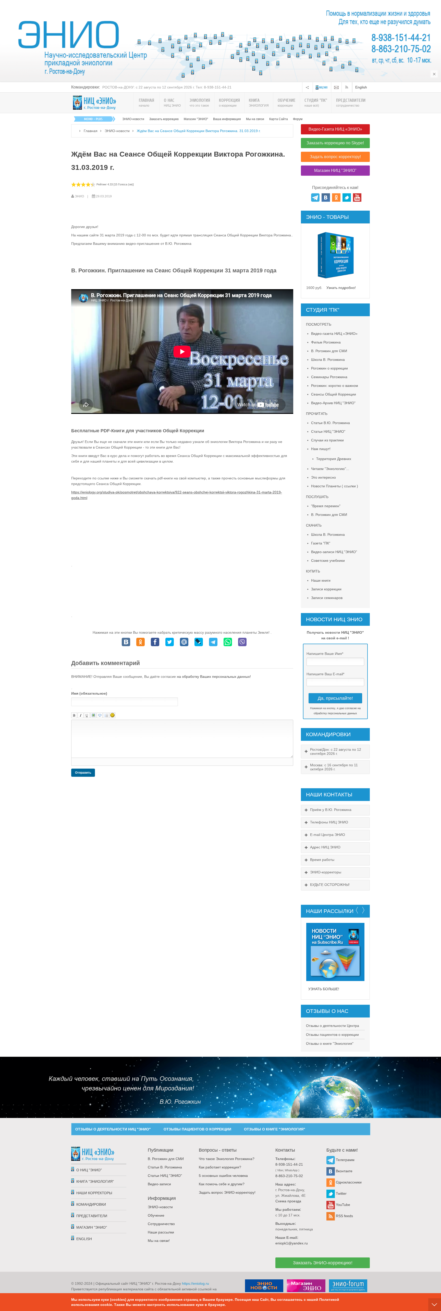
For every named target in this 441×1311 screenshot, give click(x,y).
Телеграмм (344, 1160)
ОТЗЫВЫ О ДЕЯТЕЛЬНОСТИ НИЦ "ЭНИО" (113, 1129)
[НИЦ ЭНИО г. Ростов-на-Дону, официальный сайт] (94, 103)
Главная (90, 131)
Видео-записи (159, 1184)
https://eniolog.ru (195, 1283)
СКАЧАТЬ (314, 525)
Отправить (83, 772)
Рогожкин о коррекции (329, 368)
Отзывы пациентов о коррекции (332, 1035)
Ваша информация (227, 119)
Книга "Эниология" (95, 1181)
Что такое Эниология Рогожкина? (226, 1159)
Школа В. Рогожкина (328, 360)
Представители (91, 1216)
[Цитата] (100, 715)
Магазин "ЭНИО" (196, 119)
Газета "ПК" (320, 543)
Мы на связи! (159, 1241)
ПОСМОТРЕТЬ (318, 324)
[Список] (106, 715)
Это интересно (323, 477)
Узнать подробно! (341, 288)
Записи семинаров (326, 598)
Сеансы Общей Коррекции (333, 394)
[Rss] (347, 87)
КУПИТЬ (313, 571)
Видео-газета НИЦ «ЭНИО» (334, 334)
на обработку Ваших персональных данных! (214, 676)
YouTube (342, 1205)
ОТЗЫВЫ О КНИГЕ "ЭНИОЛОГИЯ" (274, 1129)
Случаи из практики (327, 440)
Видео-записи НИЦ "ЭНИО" (334, 552)
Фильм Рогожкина (326, 342)
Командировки (91, 1204)
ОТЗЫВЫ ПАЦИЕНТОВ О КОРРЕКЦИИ (197, 1129)
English (361, 87)
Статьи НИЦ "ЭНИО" (328, 431)
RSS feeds (344, 1216)
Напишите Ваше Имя (325, 654)
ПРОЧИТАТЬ (316, 414)
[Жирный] (74, 715)
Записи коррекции (326, 589)
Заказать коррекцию (164, 119)
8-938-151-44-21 (289, 1164)
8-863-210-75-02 (289, 1176)
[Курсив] (80, 715)
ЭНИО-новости (133, 119)
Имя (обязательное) (89, 693)
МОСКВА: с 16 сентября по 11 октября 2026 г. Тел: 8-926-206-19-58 (159, 87)
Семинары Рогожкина (329, 377)
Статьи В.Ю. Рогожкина (330, 423)
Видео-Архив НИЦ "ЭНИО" (333, 403)
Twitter (341, 1193)
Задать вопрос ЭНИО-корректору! (227, 1192)
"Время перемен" (325, 506)
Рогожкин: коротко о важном (334, 386)
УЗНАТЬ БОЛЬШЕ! (323, 989)
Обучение (156, 1215)
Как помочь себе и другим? (221, 1184)
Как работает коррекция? (220, 1167)
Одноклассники (348, 1182)
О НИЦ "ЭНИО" (89, 1170)
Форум (297, 119)
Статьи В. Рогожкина (165, 1167)
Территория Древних (333, 459)
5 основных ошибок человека (223, 1176)
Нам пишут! (320, 449)
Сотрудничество (161, 1224)
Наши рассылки (161, 1232)
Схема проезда (288, 1201)
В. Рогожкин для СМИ (329, 351)
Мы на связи (255, 119)
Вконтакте (343, 1171)
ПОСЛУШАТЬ (317, 497)
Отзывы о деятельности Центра (332, 1026)
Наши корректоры (94, 1193)
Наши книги (320, 580)
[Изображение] (93, 715)
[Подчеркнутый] (87, 715)
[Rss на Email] (336, 87)
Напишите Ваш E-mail (325, 674)
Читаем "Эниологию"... (330, 469)
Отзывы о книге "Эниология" (329, 1043)
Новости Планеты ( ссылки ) (334, 486)
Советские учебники (328, 560)
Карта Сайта (278, 119)
